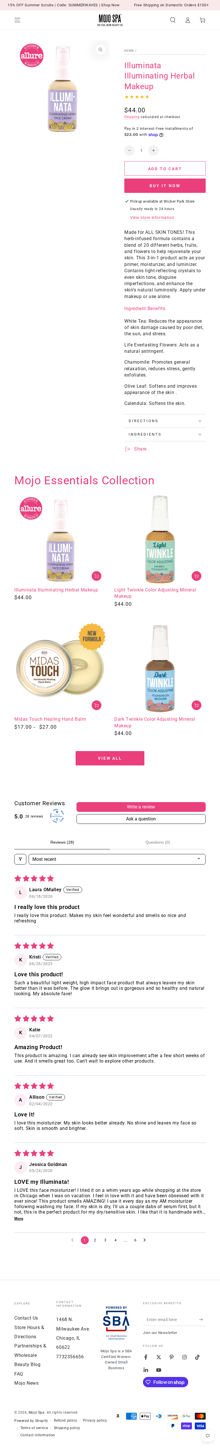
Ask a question (141, 819)
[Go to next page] (146, 1240)
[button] (172, 20)
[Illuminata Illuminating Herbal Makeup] (60, 539)
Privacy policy (95, 1420)
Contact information (37, 1435)
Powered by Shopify (31, 1421)
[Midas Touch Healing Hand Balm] (60, 668)
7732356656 (70, 1356)
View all (110, 758)
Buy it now (165, 185)
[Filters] (20, 859)
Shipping (132, 117)
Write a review (141, 807)
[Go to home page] (110, 20)
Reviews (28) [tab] (62, 842)
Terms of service (34, 1428)
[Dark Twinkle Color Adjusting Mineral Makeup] (160, 668)
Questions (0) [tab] (158, 842)
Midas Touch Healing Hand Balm (50, 719)
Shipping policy (67, 1428)
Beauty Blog (27, 1364)
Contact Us (26, 1318)
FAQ (18, 1374)
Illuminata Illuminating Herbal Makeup (56, 590)
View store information (152, 217)
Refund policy (65, 1420)
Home (129, 50)
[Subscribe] (202, 1319)
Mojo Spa (37, 1412)
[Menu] (17, 20)
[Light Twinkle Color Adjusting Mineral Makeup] (160, 539)
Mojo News (26, 1383)
